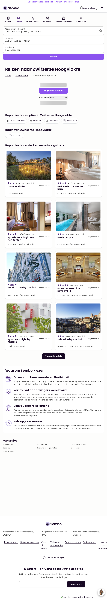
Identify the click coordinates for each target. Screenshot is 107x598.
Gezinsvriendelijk (17, 121)
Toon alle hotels (53, 356)
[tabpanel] (53, 43)
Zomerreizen (8, 445)
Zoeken (53, 57)
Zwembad (53, 121)
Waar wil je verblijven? (15, 29)
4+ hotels (37, 121)
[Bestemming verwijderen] (100, 30)
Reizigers (9, 47)
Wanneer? (10, 38)
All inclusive (72, 121)
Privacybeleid (11, 542)
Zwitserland (22, 76)
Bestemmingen (73, 542)
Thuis (8, 76)
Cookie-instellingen (55, 558)
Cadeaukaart (89, 542)
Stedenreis (75, 448)
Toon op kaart (16, 135)
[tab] (8, 20)
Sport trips (7, 448)
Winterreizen (42, 445)
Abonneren (76, 584)
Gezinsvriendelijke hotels (47, 448)
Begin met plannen (53, 91)
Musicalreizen (8, 451)
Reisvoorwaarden (29, 542)
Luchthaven (44, 98)
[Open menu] (102, 8)
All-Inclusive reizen (78, 445)
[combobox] (51, 32)
